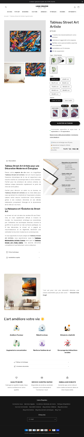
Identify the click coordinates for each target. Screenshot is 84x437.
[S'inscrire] (55, 419)
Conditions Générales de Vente (46, 404)
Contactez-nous (17, 404)
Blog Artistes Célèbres (49, 407)
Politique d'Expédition (63, 404)
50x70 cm (55, 83)
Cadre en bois (56, 100)
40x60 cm (65, 79)
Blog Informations (28, 410)
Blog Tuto (58, 410)
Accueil (6, 16)
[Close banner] (82, 2)
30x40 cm (55, 79)
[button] (6, 7)
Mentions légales (29, 404)
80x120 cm (66, 87)
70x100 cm (55, 87)
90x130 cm (55, 90)
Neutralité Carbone (35, 407)
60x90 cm (65, 83)
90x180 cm (55, 94)
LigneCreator (32, 433)
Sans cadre (68, 100)
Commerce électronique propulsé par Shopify (47, 433)
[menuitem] (9, 12)
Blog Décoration (63, 407)
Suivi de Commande (21, 407)
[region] (42, 1)
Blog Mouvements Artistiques (44, 410)
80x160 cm (66, 90)
